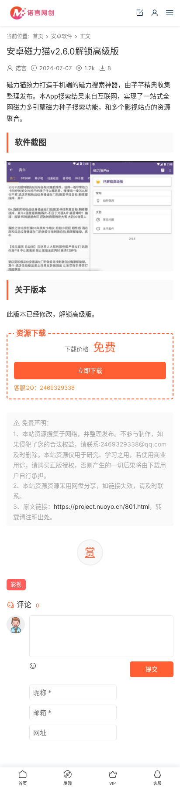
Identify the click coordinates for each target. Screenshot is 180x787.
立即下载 (90, 370)
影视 (131, 107)
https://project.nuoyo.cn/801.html (101, 506)
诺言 (21, 68)
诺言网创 (33, 13)
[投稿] (140, 12)
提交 (151, 669)
